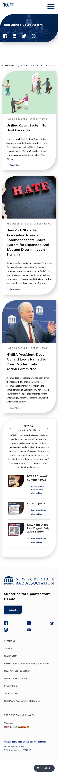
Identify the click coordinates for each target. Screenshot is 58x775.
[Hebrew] (14, 727)
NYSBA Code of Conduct (16, 678)
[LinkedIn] (29, 623)
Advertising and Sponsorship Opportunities (26, 663)
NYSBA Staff (10, 656)
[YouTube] (29, 630)
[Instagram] (6, 630)
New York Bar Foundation (17, 671)
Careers (8, 648)
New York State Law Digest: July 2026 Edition (38, 528)
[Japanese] (16, 727)
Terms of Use (11, 693)
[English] (5, 727)
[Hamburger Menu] (50, 7)
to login (46, 463)
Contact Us (9, 641)
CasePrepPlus (36, 503)
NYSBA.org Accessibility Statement (22, 701)
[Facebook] (6, 623)
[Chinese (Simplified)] (22, 727)
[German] (28, 727)
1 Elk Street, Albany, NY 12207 (17, 750)
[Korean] (8, 727)
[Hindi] (19, 727)
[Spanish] (25, 727)
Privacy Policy (11, 686)
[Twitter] (52, 623)
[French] (11, 727)
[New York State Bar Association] (9, 7)
